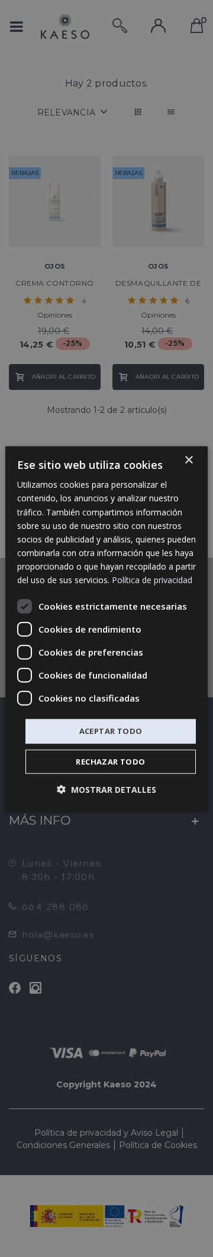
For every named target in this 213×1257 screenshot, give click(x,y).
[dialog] (106, 628)
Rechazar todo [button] (110, 761)
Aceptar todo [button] (111, 731)
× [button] (188, 460)
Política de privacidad (152, 580)
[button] (106, 789)
